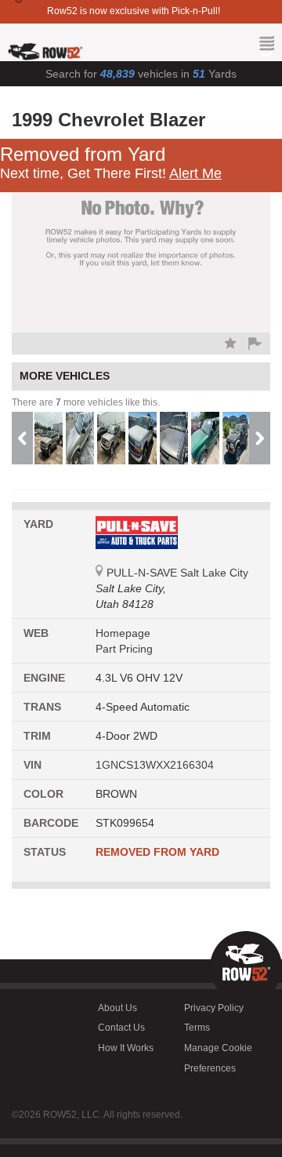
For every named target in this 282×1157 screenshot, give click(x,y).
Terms (197, 1027)
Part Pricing (124, 648)
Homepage (123, 633)
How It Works (126, 1047)
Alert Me (195, 173)
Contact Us (121, 1027)
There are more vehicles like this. (86, 402)
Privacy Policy (214, 1007)
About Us (117, 1007)
